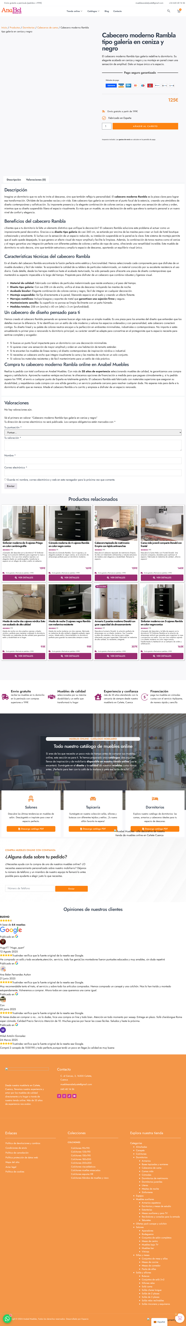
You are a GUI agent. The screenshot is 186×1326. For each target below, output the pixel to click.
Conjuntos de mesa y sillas (155, 1258)
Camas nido (147, 1171)
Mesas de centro (150, 1241)
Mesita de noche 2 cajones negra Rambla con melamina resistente (69, 622)
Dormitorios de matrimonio (155, 1178)
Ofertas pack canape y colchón (151, 1223)
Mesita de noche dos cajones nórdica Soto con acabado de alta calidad (24, 622)
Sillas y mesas (142, 1255)
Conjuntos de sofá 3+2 (153, 1279)
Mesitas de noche (150, 1188)
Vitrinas (145, 1251)
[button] (7, 1318)
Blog (107, 11)
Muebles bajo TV (150, 1244)
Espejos (139, 1195)
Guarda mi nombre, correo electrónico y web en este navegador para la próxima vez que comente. (61, 480)
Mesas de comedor (151, 1265)
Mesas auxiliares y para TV (155, 1213)
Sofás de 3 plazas (150, 1297)
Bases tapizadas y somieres (155, 1164)
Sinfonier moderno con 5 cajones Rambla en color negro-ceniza (162, 622)
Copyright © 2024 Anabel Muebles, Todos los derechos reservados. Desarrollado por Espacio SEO (47, 1319)
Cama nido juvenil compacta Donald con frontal (161, 544)
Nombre (10, 455)
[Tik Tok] (69, 1096)
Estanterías (147, 1209)
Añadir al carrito (145, 126)
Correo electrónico (15, 467)
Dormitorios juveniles (152, 1181)
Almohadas (141, 1147)
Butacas (145, 1276)
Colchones (141, 1154)
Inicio (4, 27)
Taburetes (146, 1220)
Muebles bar (148, 1248)
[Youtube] (74, 1096)
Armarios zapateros (151, 1202)
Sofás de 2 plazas (150, 1293)
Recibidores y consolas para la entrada (161, 1216)
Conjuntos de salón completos (156, 1237)
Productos (15, 27)
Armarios (146, 1161)
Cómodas (146, 1174)
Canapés (140, 1150)
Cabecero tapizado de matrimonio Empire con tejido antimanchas (112, 544)
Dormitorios (29, 27)
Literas (145, 1185)
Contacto (117, 11)
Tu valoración (12, 438)
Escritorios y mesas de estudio (156, 1206)
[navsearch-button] (169, 11)
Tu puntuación (13, 427)
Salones (140, 1227)
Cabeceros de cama (47, 27)
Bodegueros (147, 1234)
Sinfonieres (147, 1192)
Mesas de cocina (150, 1262)
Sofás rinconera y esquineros (156, 1304)
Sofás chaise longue (151, 1290)
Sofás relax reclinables (153, 1300)
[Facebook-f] (59, 1096)
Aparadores (147, 1230)
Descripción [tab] (14, 180)
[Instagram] (64, 1096)
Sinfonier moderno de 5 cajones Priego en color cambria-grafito (23, 544)
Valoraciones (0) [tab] (36, 180)
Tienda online (73, 11)
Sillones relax (148, 1283)
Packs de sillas (149, 1269)
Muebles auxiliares (145, 1199)
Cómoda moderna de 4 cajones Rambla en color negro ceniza (69, 544)
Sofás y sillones (143, 1272)
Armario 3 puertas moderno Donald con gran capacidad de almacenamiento (115, 622)
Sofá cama (147, 1286)
